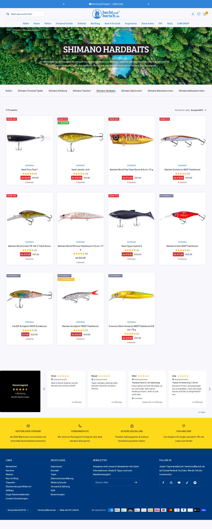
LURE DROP (183, 23)
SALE (169, 23)
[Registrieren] (136, 482)
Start (9, 30)
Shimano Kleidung (58, 90)
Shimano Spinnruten (131, 90)
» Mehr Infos (117, 4)
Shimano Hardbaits (106, 90)
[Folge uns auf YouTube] (179, 483)
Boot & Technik (112, 23)
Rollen (48, 23)
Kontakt (55, 470)
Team (53, 474)
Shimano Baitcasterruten (160, 90)
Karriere (10, 470)
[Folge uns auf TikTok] (187, 483)
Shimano (17, 30)
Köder (26, 23)
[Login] (193, 14)
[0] (198, 14)
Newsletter (11, 466)
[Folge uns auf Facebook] (163, 483)
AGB (53, 490)
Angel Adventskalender (18, 494)
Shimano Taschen (82, 90)
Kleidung (95, 23)
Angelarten (131, 23)
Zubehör (81, 23)
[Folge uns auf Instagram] (171, 483)
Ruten (37, 23)
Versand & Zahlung (60, 486)
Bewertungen (58, 494)
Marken (9, 474)
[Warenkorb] (204, 14)
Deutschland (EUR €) (17, 510)
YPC (160, 23)
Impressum (56, 466)
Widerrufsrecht (58, 482)
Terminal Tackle (64, 23)
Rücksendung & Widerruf (18, 486)
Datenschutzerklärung (62, 478)
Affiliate (10, 490)
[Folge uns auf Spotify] (195, 483)
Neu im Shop (12, 478)
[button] (44, 389)
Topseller (10, 482)
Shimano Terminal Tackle (30, 90)
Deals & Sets (147, 23)
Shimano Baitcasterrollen (192, 90)
